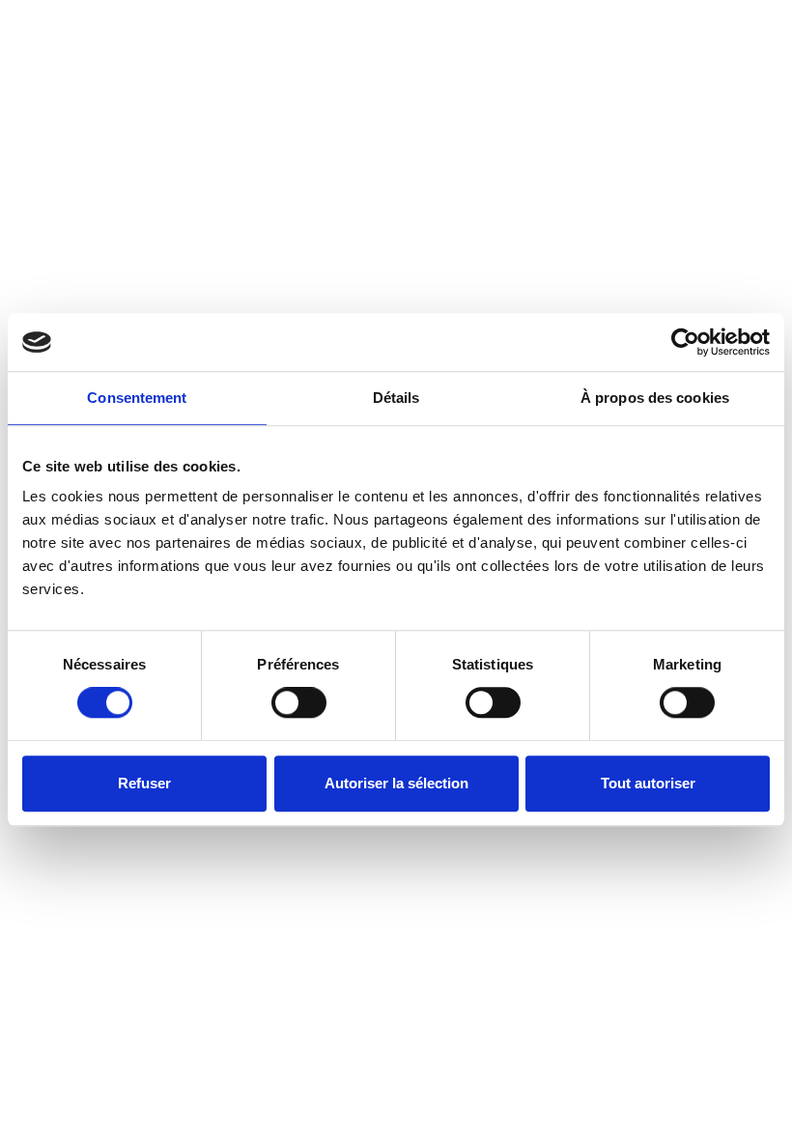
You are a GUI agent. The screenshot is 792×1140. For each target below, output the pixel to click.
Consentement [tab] (136, 397)
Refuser (144, 783)
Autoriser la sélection (396, 783)
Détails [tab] (396, 397)
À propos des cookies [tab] (654, 397)
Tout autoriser (648, 783)
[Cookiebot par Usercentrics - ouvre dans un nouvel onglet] (685, 342)
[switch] (298, 702)
